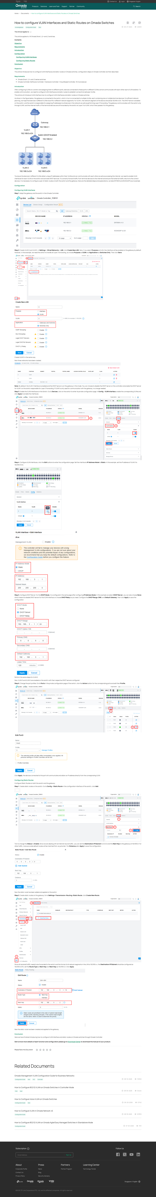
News (40, 1169)
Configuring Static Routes (25, 61)
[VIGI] (51, 1181)
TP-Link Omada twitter (125, 1154)
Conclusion (19, 64)
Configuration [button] (20, 186)
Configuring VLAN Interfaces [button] (25, 190)
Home (16, 13)
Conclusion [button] (19, 1034)
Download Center (74, 1042)
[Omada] (30, 1181)
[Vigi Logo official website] (25, 1)
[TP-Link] (20, 1181)
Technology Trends (89, 1169)
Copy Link (134, 23)
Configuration (20, 54)
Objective (18, 43)
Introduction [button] (19, 86)
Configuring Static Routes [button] (24, 780)
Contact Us (19, 1172)
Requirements (20, 47)
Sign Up (68, 1155)
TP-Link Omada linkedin (138, 1154)
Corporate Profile (21, 1169)
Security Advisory (44, 1176)
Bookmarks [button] (128, 23)
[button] (112, 1)
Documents (25, 13)
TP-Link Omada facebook (118, 1154)
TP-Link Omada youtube (131, 1154)
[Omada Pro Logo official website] (18, 1)
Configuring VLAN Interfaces (26, 57)
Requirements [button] (20, 76)
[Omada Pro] (40, 1181)
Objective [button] (18, 69)
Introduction (19, 50)
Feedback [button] (139, 23)
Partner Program (66, 1169)
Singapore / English (131, 1182)
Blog (39, 1172)
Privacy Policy (20, 1176)
